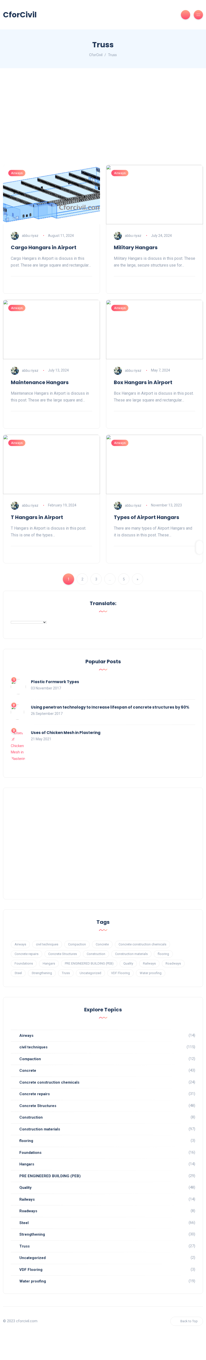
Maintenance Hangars (40, 382)
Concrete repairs (26, 954)
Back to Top (189, 1321)
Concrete (102, 944)
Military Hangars (136, 247)
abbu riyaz (30, 236)
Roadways (173, 963)
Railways (149, 963)
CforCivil (20, 15)
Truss (66, 973)
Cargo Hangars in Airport (43, 247)
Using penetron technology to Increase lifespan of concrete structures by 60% (110, 707)
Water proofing (151, 973)
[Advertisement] (103, 121)
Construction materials (131, 954)
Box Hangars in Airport (143, 382)
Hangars (49, 963)
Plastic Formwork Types (55, 681)
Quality (128, 963)
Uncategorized (90, 973)
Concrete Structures (62, 954)
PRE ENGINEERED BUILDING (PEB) (89, 963)
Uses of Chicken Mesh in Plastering (65, 732)
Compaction (77, 944)
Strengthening (42, 973)
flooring (163, 954)
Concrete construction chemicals (142, 944)
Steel (18, 973)
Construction (96, 954)
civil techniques (47, 944)
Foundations (24, 963)
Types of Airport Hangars (146, 517)
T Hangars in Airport (37, 517)
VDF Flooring (120, 973)
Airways (17, 173)
